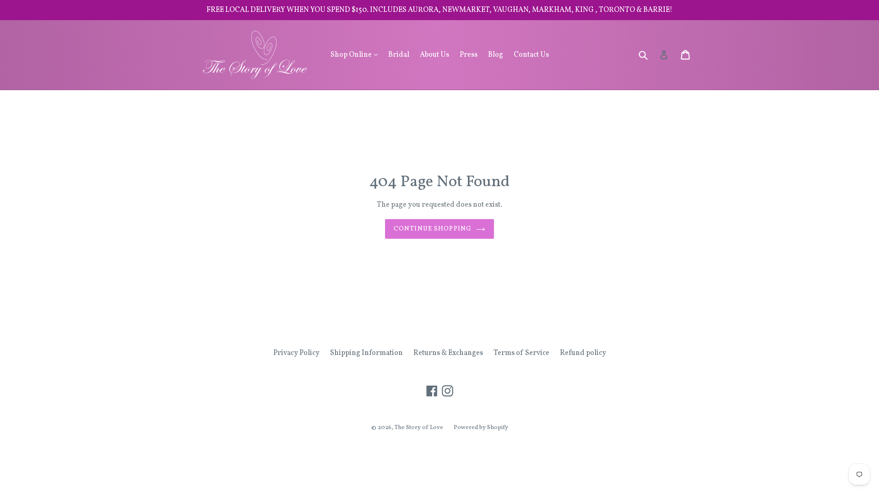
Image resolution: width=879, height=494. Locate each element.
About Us (434, 55)
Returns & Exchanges (448, 353)
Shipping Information (366, 353)
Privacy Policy (296, 353)
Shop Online (356, 54)
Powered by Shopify (481, 428)
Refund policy (583, 353)
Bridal (398, 55)
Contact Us (531, 55)
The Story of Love (419, 428)
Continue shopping (433, 229)
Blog (495, 55)
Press (468, 55)
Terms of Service (521, 353)
